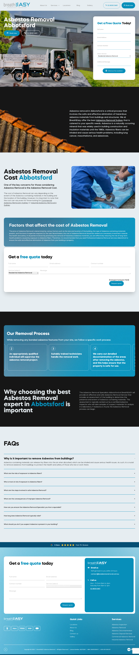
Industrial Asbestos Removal (122, 640)
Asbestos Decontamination (122, 631)
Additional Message (103, 62)
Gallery (90, 5)
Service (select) (14, 270)
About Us (43, 5)
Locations (66, 5)
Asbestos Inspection (119, 625)
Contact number (97, 263)
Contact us (74, 634)
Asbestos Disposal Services (122, 634)
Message (43, 270)
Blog (78, 5)
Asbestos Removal (119, 628)
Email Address (101, 37)
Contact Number (102, 45)
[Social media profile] (5, 649)
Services (54, 5)
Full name (100, 29)
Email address (55, 263)
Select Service (101, 53)
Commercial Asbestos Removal (123, 637)
